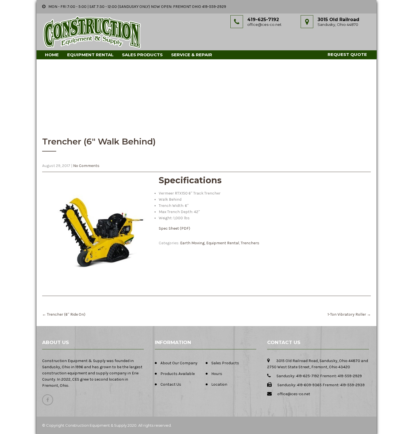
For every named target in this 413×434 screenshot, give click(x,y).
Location (219, 384)
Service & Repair (191, 54)
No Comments (86, 165)
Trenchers (250, 243)
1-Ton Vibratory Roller (349, 314)
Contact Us (170, 384)
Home (52, 54)
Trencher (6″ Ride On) (63, 314)
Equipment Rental (90, 54)
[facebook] (47, 399)
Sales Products (142, 54)
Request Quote (347, 54)
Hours (216, 373)
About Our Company (179, 363)
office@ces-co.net (264, 24)
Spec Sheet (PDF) (174, 228)
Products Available (177, 373)
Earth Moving (192, 243)
